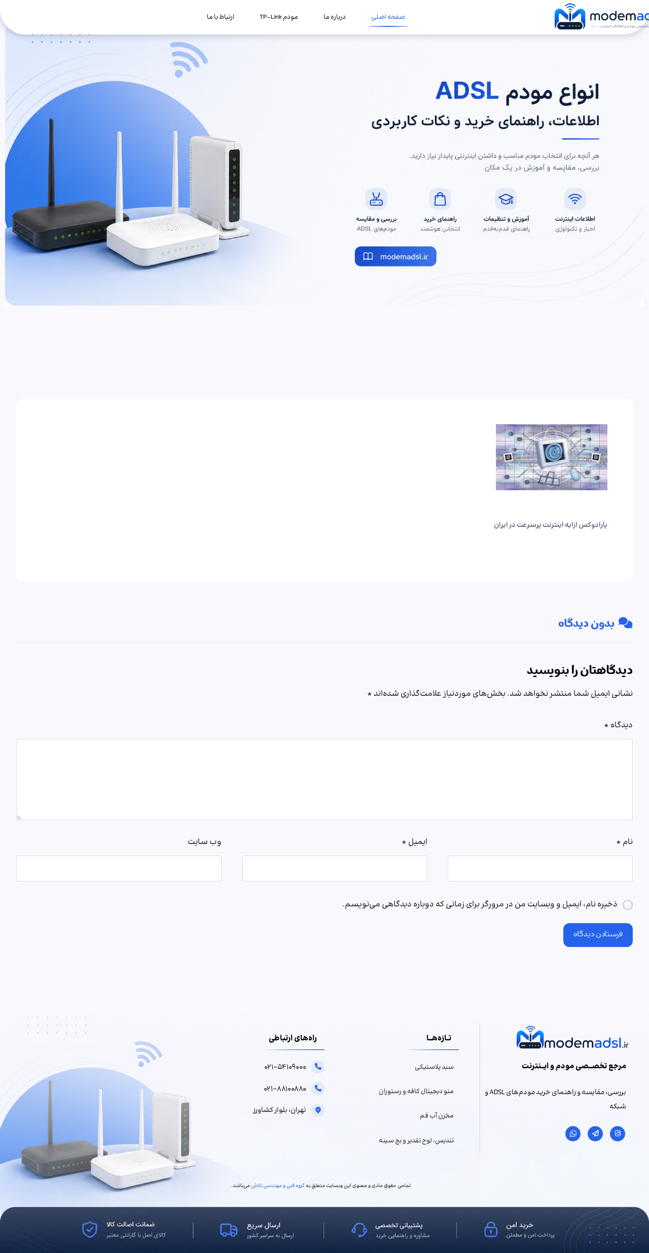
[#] (617, 1133)
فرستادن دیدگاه (598, 935)
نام (624, 842)
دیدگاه (618, 725)
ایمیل (414, 842)
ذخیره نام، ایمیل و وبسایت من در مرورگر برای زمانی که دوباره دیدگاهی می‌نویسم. (480, 904)
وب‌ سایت (205, 842)
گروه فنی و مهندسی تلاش (278, 1186)
